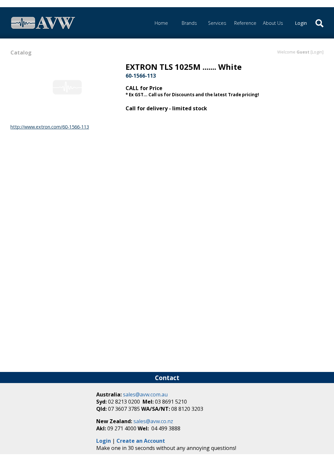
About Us (273, 23)
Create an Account (140, 440)
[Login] (317, 52)
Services (217, 23)
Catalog (21, 52)
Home (161, 23)
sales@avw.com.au (145, 394)
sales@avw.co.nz (153, 421)
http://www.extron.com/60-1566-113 (49, 127)
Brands (189, 23)
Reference (245, 23)
